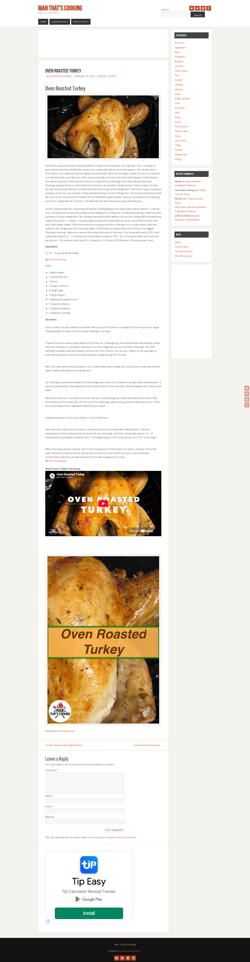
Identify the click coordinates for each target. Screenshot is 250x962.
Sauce (178, 121)
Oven (178, 94)
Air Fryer (179, 42)
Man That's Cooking (60, 8)
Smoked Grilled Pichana (147, 745)
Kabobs (179, 89)
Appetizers (180, 47)
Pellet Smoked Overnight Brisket (63, 745)
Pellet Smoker (182, 98)
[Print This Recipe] (46, 259)
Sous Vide (180, 140)
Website (49, 817)
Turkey (112, 76)
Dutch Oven (181, 70)
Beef (177, 52)
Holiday (102, 76)
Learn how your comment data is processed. (112, 837)
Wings (178, 159)
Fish (177, 75)
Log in (178, 242)
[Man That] (246, 388)
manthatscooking (61, 76)
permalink (69, 731)
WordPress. (136, 951)
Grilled (178, 80)
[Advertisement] (98, 42)
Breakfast (180, 56)
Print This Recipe (57, 259)
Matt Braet (180, 207)
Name (49, 795)
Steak (178, 145)
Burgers (179, 61)
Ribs (177, 112)
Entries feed (181, 246)
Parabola (124, 951)
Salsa (178, 117)
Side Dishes (181, 126)
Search (165, 9)
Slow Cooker (181, 131)
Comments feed (183, 251)
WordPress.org (183, 256)
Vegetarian (181, 154)
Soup (178, 136)
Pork (177, 103)
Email (49, 806)
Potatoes (180, 107)
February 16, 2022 (84, 76)
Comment (51, 770)
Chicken (179, 66)
